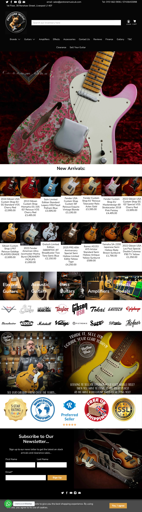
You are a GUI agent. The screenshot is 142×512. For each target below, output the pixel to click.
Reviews (97, 39)
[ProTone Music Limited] (16, 22)
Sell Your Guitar (78, 47)
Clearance (61, 47)
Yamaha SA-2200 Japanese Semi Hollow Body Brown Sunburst (111, 248)
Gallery (120, 39)
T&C (130, 39)
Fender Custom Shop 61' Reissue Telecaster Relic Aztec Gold (91, 202)
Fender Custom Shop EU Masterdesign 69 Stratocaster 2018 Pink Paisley (111, 204)
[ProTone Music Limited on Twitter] (7, 2)
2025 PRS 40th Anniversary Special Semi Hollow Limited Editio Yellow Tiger (71, 254)
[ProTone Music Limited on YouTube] (15, 2)
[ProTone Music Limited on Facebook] (11, 2)
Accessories (69, 39)
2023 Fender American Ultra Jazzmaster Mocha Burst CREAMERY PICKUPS (30, 254)
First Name (11, 459)
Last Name (42, 459)
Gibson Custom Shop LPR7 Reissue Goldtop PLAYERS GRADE (10, 250)
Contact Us (84, 39)
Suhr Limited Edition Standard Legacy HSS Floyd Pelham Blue (50, 203)
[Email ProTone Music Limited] (23, 2)
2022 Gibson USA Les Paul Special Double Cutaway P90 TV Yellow (131, 250)
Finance (109, 39)
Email (9, 472)
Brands (13, 39)
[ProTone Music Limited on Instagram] (19, 2)
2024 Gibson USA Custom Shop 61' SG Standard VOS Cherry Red (10, 203)
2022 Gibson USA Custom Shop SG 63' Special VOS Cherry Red (131, 203)
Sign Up (57, 477)
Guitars (28, 39)
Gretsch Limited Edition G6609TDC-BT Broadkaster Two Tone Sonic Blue (51, 250)
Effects (56, 39)
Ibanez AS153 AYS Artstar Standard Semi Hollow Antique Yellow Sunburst (91, 252)
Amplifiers (44, 39)
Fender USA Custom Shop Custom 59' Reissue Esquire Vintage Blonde (71, 204)
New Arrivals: (71, 168)
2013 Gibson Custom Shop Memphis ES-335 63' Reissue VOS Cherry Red (30, 206)
